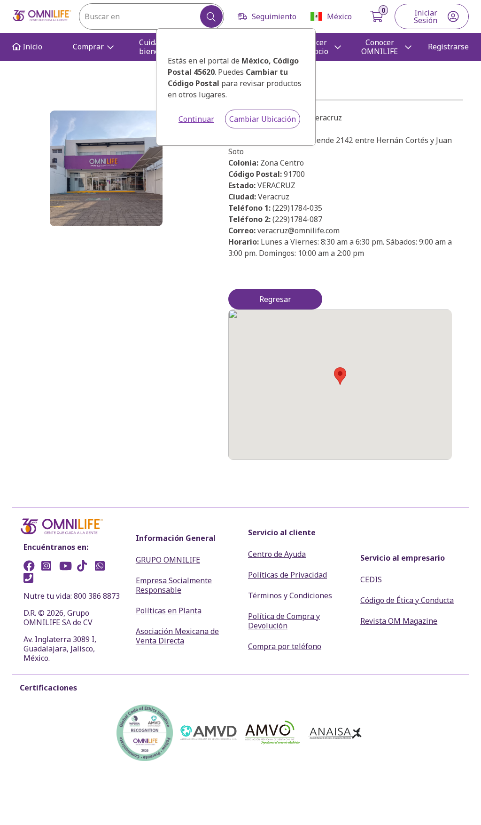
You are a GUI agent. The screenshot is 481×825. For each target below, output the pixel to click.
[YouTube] (67, 567)
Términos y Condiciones (290, 595)
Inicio (31, 46)
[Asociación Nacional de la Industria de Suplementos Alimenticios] (336, 733)
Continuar (196, 119)
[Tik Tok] (85, 567)
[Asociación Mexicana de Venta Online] (272, 733)
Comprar (88, 46)
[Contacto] (31, 579)
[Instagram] (49, 567)
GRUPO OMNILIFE (168, 560)
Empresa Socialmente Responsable (174, 585)
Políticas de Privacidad (287, 575)
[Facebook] (31, 567)
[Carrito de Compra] (377, 16)
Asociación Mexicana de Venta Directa (177, 636)
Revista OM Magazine (398, 621)
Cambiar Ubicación (262, 119)
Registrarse (448, 46)
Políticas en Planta (169, 610)
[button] (340, 376)
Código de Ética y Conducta (407, 600)
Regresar (275, 299)
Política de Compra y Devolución (284, 621)
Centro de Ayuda (277, 554)
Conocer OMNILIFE (379, 46)
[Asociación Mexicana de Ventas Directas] (208, 733)
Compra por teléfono (284, 646)
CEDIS (371, 579)
